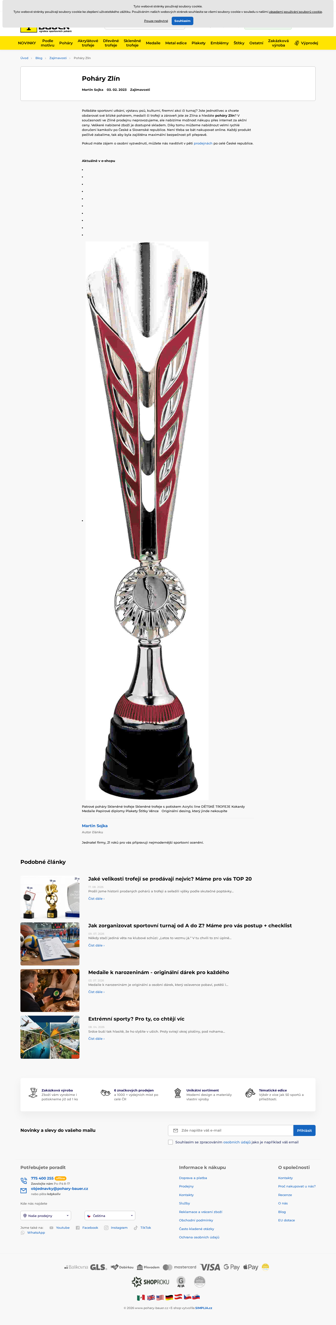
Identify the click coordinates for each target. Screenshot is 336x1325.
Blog (38, 58)
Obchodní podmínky (196, 1220)
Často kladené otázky (196, 1229)
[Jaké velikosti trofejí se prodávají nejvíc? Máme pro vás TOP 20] (49, 897)
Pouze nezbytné (156, 21)
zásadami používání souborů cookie (295, 12)
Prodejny (186, 1186)
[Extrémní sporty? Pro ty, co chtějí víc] (49, 1037)
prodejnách (203, 143)
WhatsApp (36, 1232)
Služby (184, 1203)
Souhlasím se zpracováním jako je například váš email (237, 1142)
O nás (283, 1203)
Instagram (119, 1228)
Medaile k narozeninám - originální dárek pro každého (158, 972)
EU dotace (286, 1220)
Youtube (63, 1228)
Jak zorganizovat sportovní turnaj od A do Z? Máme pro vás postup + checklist (190, 926)
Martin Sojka (95, 825)
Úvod (24, 58)
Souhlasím (182, 21)
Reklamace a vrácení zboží (201, 1212)
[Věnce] (170, 520)
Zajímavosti (58, 58)
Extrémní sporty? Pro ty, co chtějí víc (136, 1019)
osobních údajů (237, 1142)
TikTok (145, 1228)
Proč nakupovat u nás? (297, 1186)
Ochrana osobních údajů (199, 1237)
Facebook (90, 1228)
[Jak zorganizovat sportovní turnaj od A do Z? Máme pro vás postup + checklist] (49, 943)
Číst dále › (96, 898)
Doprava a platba (193, 1178)
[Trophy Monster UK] (151, 1297)
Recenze (285, 1195)
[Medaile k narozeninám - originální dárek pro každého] (49, 990)
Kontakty (186, 1195)
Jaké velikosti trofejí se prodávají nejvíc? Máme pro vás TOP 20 (170, 879)
